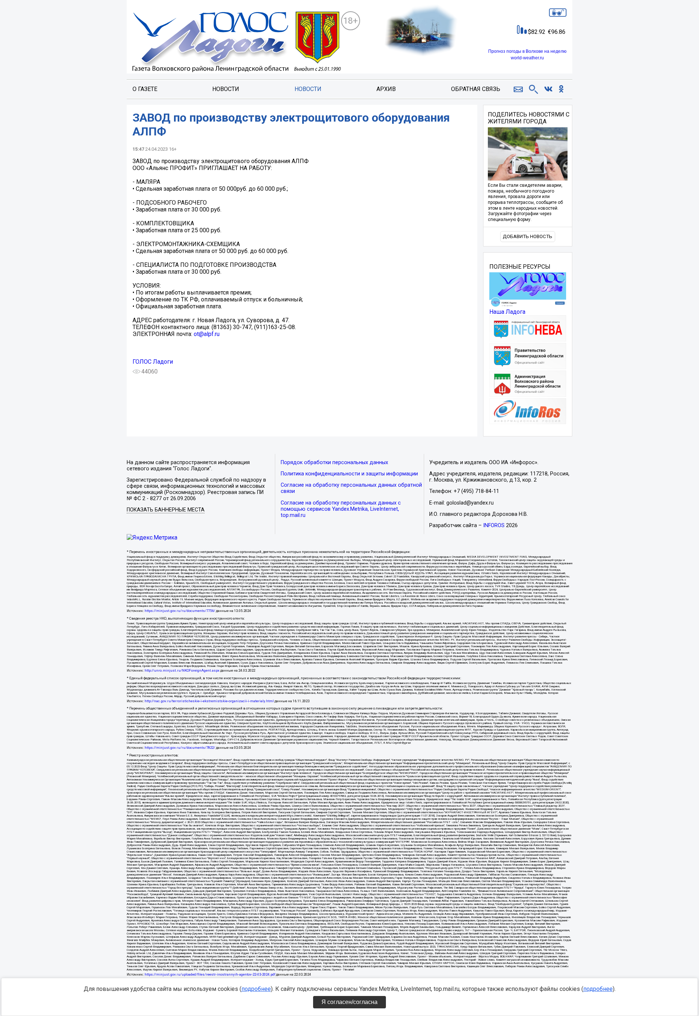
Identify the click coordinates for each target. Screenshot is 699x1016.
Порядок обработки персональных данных (334, 462)
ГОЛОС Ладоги (153, 361)
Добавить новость (527, 236)
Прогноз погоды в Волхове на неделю (527, 51)
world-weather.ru (527, 57)
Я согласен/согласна (349, 1002)
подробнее (256, 988)
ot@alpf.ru (207, 334)
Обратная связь (475, 89)
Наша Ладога (507, 311)
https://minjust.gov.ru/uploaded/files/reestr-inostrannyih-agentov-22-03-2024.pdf (210, 974)
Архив (386, 89)
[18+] (237, 43)
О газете (145, 89)
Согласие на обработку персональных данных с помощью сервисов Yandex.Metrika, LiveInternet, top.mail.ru (341, 509)
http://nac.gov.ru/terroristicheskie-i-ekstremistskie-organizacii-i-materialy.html (209, 701)
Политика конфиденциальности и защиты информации (349, 474)
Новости (225, 89)
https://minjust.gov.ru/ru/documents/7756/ (180, 611)
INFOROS (494, 525)
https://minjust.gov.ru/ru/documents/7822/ (180, 748)
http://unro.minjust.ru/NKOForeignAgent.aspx (182, 670)
